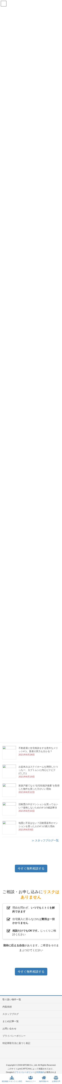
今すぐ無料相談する (31, 868)
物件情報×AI (43, 1081)
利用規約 (40, 1072)
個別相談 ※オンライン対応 (12, 1081)
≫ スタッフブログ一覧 (45, 840)
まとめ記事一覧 (10, 1021)
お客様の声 (56, 1081)
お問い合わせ (9, 1028)
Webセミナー (31, 1081)
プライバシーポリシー (14, 1036)
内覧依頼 (7, 1006)
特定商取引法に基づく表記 (16, 1043)
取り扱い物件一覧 (11, 999)
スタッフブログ (10, 1014)
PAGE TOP (56, 1069)
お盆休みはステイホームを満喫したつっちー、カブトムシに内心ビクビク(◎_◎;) (38, 770)
